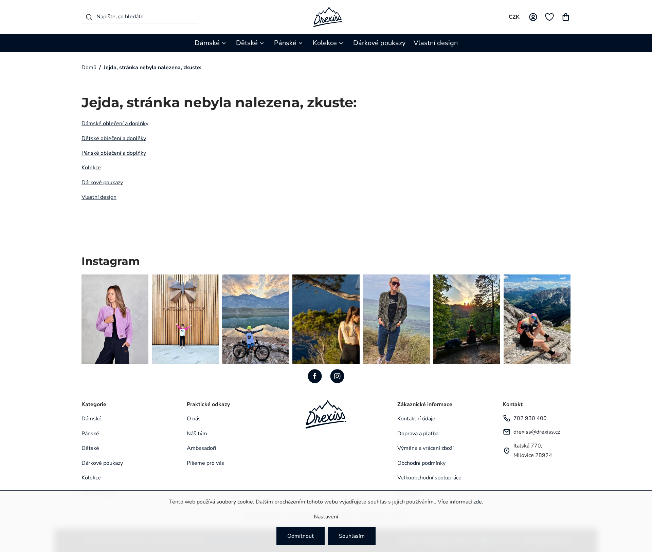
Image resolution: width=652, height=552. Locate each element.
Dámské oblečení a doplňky (115, 123)
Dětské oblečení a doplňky (114, 138)
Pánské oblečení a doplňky (114, 153)
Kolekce (91, 167)
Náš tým (197, 433)
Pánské (90, 433)
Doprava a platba (417, 433)
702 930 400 (530, 418)
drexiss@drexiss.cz (536, 432)
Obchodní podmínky (421, 463)
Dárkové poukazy (102, 182)
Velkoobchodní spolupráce (429, 477)
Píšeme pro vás (205, 463)
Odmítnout (300, 536)
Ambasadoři (201, 448)
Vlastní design (99, 197)
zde (477, 502)
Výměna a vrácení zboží (425, 448)
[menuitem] (211, 43)
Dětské (90, 448)
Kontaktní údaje (416, 418)
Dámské (92, 418)
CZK (514, 17)
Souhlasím (352, 536)
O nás (194, 418)
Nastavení (326, 516)
